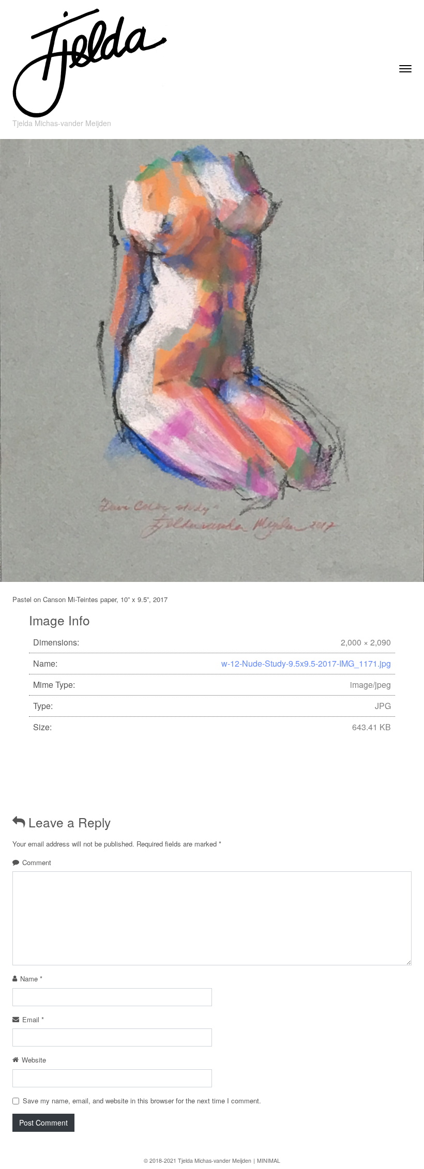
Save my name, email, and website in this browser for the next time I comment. (142, 1100)
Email (33, 1019)
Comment (36, 862)
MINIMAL (268, 1160)
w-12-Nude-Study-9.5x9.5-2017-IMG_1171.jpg (306, 663)
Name (31, 978)
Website (34, 1060)
